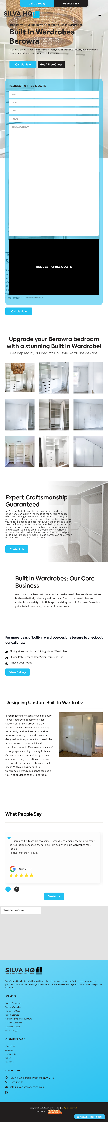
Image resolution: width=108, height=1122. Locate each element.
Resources (9, 1061)
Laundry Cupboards (13, 1022)
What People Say (23, 814)
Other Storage (11, 1030)
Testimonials (10, 1054)
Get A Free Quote (51, 64)
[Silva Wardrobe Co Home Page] (23, 971)
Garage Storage (12, 1015)
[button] (99, 15)
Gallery (8, 1058)
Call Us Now (23, 64)
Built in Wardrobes (13, 1003)
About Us (9, 1050)
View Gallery (17, 672)
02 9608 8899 (71, 3)
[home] (20, 14)
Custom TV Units (12, 1011)
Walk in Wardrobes (13, 1007)
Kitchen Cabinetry (12, 1026)
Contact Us (17, 549)
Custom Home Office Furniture (18, 1019)
